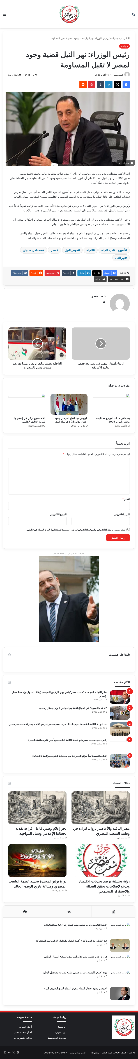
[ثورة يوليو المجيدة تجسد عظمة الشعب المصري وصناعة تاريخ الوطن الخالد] (37, 860)
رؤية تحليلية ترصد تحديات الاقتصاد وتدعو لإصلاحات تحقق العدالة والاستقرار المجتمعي (104, 886)
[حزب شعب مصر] (69, 14)
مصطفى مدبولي (32, 250)
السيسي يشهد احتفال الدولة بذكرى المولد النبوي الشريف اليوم (75, 988)
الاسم (126, 499)
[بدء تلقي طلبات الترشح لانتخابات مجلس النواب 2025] (111, 404)
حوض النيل (71, 250)
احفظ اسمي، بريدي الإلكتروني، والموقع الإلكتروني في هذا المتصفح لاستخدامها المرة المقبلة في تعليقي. (76, 529)
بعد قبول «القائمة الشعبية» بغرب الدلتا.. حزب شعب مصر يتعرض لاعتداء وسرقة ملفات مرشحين (57, 723)
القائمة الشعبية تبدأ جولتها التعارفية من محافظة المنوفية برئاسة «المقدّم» (69, 755)
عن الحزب (60, 1032)
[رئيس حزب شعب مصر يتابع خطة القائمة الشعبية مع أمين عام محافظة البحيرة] (120, 745)
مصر (54, 250)
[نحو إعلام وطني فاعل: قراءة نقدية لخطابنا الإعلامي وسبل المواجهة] (37, 807)
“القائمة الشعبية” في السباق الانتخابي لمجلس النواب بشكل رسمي (73, 708)
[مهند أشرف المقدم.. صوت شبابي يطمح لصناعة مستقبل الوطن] (120, 977)
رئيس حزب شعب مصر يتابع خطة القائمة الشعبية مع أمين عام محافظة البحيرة (67, 739)
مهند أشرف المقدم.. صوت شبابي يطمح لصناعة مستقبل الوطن (75, 972)
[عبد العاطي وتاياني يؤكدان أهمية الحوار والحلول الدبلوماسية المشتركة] (120, 945)
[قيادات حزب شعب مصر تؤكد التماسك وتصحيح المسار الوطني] (120, 961)
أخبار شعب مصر (23, 1032)
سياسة (113, 38)
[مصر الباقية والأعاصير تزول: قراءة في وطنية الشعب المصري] (101, 807)
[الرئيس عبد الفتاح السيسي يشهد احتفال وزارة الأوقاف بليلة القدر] (68, 404)
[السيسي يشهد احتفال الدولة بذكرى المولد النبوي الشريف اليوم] (120, 993)
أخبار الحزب (25, 1026)
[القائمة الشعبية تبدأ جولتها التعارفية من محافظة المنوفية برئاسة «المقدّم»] (120, 761)
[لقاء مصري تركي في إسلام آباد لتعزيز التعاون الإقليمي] (26, 404)
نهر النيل (120, 258)
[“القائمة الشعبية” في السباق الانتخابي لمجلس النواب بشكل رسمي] (120, 713)
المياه (89, 250)
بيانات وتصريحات (23, 1037)
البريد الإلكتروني (121, 514)
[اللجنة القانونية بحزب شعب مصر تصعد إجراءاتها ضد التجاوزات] (120, 929)
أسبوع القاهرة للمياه (113, 250)
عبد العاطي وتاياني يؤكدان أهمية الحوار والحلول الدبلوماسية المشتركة (71, 940)
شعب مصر (118, 74)
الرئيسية (123, 38)
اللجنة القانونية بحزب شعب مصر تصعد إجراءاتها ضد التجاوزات (75, 924)
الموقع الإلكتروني (58, 514)
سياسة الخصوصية (57, 1037)
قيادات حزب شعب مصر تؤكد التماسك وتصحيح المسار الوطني (75, 956)
